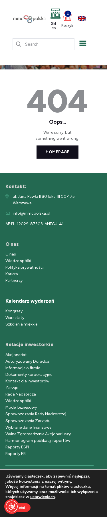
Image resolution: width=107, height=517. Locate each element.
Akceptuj (18, 507)
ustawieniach (42, 497)
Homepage (57, 151)
